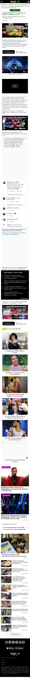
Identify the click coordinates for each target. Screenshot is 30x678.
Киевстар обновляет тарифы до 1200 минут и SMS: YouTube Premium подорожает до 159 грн (15, 282)
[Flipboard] (20, 642)
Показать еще (24, 298)
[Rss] (6, 642)
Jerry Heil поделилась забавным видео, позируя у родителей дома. (14, 233)
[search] (1, 1)
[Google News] (16, 642)
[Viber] (13, 642)
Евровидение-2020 (7, 44)
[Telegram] (10, 642)
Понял (15, 10)
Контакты (3, 664)
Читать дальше (15, 634)
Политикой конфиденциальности (16, 6)
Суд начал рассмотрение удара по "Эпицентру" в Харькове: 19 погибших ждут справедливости (14, 277)
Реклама (3, 660)
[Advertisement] (15, 164)
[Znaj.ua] (15, 1)
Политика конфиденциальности (8, 657)
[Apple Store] (10, 648)
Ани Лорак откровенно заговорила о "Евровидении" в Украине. (14, 302)
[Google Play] (19, 648)
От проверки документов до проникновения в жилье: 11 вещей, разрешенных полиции (13, 293)
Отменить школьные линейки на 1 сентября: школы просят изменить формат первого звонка (15, 288)
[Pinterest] (23, 642)
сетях (3, 113)
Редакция (3, 662)
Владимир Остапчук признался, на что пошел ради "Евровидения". (15, 268)
